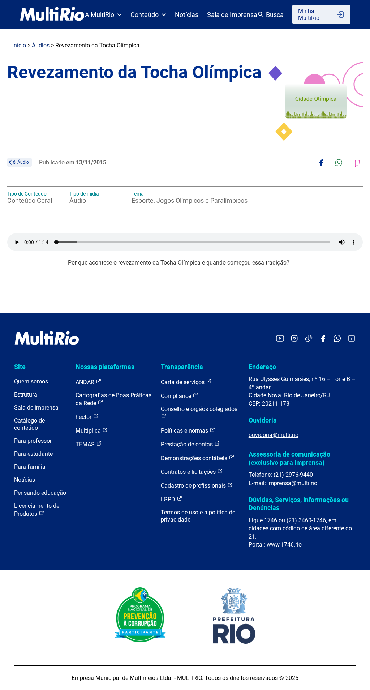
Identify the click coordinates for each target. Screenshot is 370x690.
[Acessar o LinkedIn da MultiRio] (351, 339)
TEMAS (86, 444)
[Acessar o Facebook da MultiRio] (323, 339)
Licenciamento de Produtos (36, 509)
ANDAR (86, 382)
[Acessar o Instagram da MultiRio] (294, 339)
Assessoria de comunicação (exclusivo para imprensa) (289, 458)
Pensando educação (40, 492)
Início (19, 45)
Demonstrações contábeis (195, 458)
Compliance (177, 396)
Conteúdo (144, 14)
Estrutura (25, 394)
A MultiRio (99, 14)
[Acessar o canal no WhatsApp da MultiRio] (337, 339)
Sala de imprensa (36, 407)
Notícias (186, 14)
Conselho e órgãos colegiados (199, 409)
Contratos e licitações (189, 471)
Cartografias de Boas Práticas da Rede (113, 399)
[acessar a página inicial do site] (52, 14)
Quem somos (31, 381)
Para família (30, 466)
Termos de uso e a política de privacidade (198, 516)
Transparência (182, 366)
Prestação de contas (187, 444)
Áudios (41, 45)
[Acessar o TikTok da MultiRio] (308, 339)
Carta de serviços (183, 382)
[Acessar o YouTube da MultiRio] (280, 339)
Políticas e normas (185, 430)
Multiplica (89, 430)
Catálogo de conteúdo (29, 424)
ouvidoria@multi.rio (273, 435)
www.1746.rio (284, 544)
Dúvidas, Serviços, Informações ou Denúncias (299, 503)
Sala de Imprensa (232, 14)
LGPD (169, 499)
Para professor (33, 440)
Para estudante (33, 453)
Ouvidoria (263, 420)
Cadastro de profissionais (194, 485)
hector (84, 416)
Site (20, 366)
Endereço (262, 366)
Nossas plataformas (105, 366)
